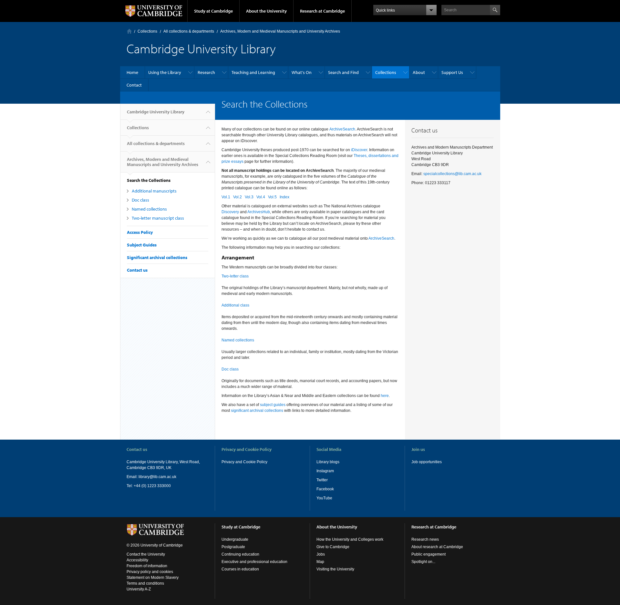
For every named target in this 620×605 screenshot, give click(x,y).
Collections (147, 31)
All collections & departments (188, 31)
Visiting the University (335, 569)
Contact (134, 85)
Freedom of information (147, 566)
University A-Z (139, 589)
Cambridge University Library (155, 112)
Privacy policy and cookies (150, 571)
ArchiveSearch (342, 129)
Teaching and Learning (253, 72)
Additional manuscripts (154, 191)
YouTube (324, 498)
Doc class (140, 200)
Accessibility (137, 560)
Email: (133, 477)
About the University (266, 11)
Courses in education (240, 569)
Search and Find (343, 72)
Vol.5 (272, 197)
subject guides (272, 404)
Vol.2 (237, 197)
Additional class (235, 305)
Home (129, 31)
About (419, 72)
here (385, 395)
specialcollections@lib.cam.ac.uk (452, 174)
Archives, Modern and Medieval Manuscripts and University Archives (280, 31)
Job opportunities (426, 462)
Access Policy (140, 232)
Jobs (320, 554)
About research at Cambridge (437, 547)
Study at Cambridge (213, 11)
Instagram (325, 471)
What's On (302, 72)
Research (206, 72)
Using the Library (164, 72)
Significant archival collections (157, 257)
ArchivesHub (258, 212)
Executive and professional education (254, 561)
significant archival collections (257, 410)
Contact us (137, 270)
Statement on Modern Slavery (153, 577)
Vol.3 (249, 197)
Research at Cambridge (322, 11)
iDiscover (359, 150)
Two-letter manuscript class (158, 218)
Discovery (230, 212)
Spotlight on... (423, 561)
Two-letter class (235, 276)
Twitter (322, 480)
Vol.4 (260, 197)
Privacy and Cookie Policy (244, 462)
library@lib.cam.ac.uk (157, 477)
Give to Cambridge (332, 547)
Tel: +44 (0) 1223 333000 (149, 486)
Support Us (452, 72)
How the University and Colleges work (349, 539)
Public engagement (428, 554)
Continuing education (240, 554)
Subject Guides (142, 245)
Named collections (149, 209)
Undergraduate (235, 539)
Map (320, 561)
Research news (425, 539)
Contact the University (146, 554)
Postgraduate (233, 547)
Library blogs (327, 462)
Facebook (325, 489)
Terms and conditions (145, 583)
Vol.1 (226, 197)
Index (284, 197)
